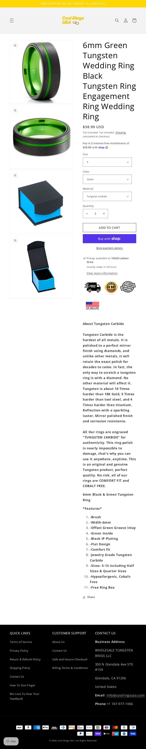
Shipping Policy (20, 668)
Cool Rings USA (66, 740)
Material (88, 188)
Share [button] (91, 597)
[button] (11, 20)
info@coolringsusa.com (126, 695)
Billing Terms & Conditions (70, 668)
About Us (58, 642)
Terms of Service (21, 642)
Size (85, 154)
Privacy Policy (19, 651)
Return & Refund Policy (25, 659)
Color (86, 171)
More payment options (109, 248)
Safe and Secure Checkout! (70, 659)
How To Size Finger (22, 685)
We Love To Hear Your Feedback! (24, 696)
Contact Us (17, 676)
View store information (102, 273)
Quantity (88, 206)
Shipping (121, 132)
